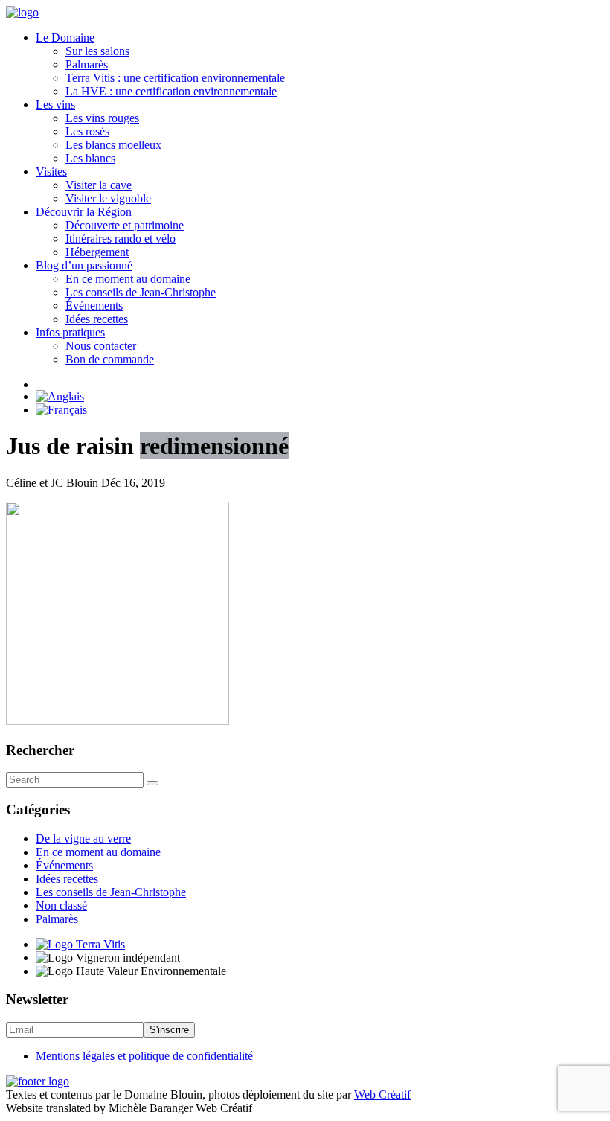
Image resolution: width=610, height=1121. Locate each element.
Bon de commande (109, 359)
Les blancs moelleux (113, 144)
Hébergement (97, 252)
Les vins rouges (102, 118)
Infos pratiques (70, 332)
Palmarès (86, 64)
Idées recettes (96, 319)
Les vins (55, 104)
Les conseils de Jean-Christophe (140, 292)
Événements (94, 305)
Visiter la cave (98, 185)
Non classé (61, 905)
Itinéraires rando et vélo (120, 238)
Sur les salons (97, 51)
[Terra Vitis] (80, 944)
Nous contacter (100, 345)
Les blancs (90, 158)
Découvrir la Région (84, 211)
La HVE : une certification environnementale (171, 91)
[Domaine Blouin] (22, 12)
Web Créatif (382, 1094)
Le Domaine (65, 37)
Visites (51, 171)
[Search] (152, 783)
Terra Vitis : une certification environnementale (175, 77)
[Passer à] (320, 396)
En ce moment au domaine (127, 278)
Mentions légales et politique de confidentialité (144, 1056)
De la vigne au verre (83, 838)
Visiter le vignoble (108, 198)
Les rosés (87, 131)
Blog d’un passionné (84, 265)
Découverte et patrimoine (124, 225)
